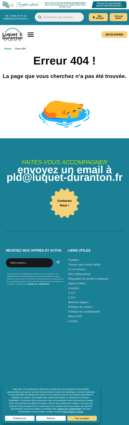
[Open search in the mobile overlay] (59, 17)
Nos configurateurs (79, 274)
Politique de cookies (80, 307)
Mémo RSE (75, 316)
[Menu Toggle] (30, 34)
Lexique (73, 321)
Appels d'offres (77, 283)
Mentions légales (78, 302)
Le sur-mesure (76, 269)
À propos (73, 259)
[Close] (126, 2)
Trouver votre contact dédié (84, 264)
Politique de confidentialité (84, 311)
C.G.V (71, 292)
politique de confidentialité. (38, 284)
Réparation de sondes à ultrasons (88, 278)
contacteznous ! (64, 203)
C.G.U (72, 297)
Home (7, 48)
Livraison (73, 288)
